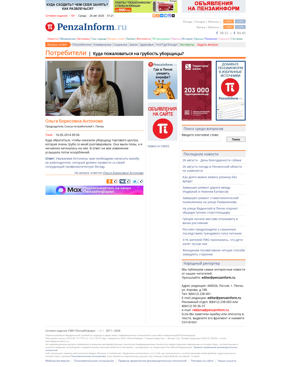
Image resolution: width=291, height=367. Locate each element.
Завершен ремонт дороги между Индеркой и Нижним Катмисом (206, 189)
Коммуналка (102, 44)
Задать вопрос (207, 44)
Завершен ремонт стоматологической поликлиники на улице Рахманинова (211, 200)
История (187, 39)
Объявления (68, 39)
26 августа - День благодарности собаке (212, 160)
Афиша (198, 39)
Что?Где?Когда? (167, 44)
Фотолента (144, 39)
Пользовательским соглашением (88, 356)
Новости (53, 39)
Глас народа (99, 39)
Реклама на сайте (202, 361)
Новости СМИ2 (158, 146)
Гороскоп (224, 39)
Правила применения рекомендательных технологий (152, 361)
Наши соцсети (227, 361)
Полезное (211, 39)
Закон (133, 44)
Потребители (82, 44)
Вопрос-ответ (116, 39)
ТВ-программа (161, 39)
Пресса (175, 39)
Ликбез (130, 39)
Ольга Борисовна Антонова (123, 173)
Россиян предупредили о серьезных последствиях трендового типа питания (212, 231)
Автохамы (83, 39)
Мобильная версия (57, 361)
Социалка (120, 44)
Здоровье (147, 44)
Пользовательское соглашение (94, 361)
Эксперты (187, 44)
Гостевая (237, 39)
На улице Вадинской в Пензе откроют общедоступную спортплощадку (210, 210)
